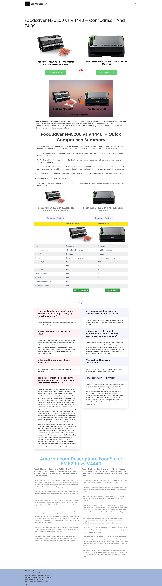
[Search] (135, 4)
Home (26, 14)
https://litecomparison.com (33, 581)
